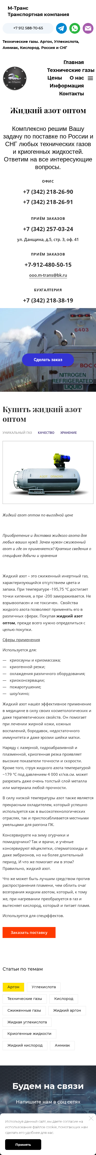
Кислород (63, 998)
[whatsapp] (74, 28)
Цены (54, 78)
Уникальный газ (17, 433)
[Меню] (90, 78)
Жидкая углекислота (27, 1022)
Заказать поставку (29, 932)
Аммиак (62, 1045)
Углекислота (44, 987)
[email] (88, 28)
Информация (67, 86)
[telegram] (61, 28)
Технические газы (24, 998)
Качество (46, 433)
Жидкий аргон (67, 1010)
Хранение (68, 433)
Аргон (13, 987)
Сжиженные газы (24, 1010)
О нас (77, 78)
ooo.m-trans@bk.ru (48, 275)
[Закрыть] (91, 1118)
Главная (73, 62)
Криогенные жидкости (29, 1033)
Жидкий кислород (24, 1045)
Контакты (71, 94)
